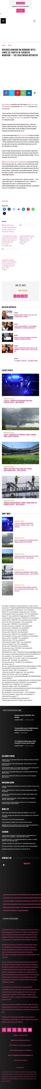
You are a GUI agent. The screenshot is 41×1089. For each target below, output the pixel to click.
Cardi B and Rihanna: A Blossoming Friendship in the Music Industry (25, 327)
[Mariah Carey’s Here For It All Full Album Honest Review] (7, 314)
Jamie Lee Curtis (24, 106)
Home (3, 45)
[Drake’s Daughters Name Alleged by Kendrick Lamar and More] (7, 337)
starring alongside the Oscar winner (14, 118)
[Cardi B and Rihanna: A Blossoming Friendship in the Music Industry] (7, 326)
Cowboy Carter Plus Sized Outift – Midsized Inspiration (18, 843)
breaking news (9, 398)
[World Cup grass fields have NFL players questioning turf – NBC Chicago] (20, 453)
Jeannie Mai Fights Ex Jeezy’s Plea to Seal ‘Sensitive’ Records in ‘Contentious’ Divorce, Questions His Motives (20, 825)
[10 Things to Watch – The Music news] (7, 359)
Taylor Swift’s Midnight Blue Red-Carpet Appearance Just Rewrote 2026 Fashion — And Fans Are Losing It (19, 836)
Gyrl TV (10, 1055)
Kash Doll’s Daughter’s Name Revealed (13, 819)
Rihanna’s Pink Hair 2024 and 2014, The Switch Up (16, 849)
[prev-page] (3, 599)
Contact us (6, 858)
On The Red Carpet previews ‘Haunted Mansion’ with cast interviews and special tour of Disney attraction (9, 239)
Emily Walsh (22, 290)
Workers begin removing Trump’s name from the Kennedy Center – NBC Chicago (20, 504)
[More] (35, 93)
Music (10, 45)
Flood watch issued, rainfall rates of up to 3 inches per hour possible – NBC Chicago (26, 589)
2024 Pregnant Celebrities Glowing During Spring (17, 822)
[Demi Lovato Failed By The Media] (7, 719)
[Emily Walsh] (16, 290)
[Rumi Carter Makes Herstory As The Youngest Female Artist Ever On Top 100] (7, 348)
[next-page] (6, 599)
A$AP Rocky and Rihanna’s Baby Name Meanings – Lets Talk (18, 812)
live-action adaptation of (15, 162)
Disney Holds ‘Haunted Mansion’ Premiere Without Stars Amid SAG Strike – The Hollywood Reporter (9, 263)
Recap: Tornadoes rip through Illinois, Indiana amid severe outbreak (20, 436)
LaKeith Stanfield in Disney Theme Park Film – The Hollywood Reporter (27, 238)
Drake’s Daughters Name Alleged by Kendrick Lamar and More (25, 338)
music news (17, 276)
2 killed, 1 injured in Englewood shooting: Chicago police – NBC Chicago (18, 401)
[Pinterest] (17, 93)
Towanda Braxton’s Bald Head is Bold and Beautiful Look (26, 729)
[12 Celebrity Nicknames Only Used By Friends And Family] (7, 745)
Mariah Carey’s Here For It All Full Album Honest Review (25, 315)
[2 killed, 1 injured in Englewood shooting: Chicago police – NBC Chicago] (20, 385)
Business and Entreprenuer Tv (23, 1055)
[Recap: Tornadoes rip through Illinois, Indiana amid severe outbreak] (20, 419)
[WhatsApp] (23, 93)
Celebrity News (18, 719)
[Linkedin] (29, 93)
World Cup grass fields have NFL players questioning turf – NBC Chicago (18, 470)
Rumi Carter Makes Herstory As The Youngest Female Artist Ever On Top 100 (26, 349)
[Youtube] (26, 296)
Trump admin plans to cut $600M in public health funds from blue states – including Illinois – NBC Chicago (20, 768)
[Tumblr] (25, 1030)
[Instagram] (18, 296)
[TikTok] (19, 1030)
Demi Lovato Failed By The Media (24, 716)
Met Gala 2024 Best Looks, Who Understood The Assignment (20, 846)
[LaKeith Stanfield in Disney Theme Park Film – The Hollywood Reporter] (27, 228)
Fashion (16, 732)
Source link (5, 201)
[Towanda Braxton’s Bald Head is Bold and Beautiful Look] (7, 732)
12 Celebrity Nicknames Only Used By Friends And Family (25, 742)
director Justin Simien (24, 135)
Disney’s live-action (32, 104)
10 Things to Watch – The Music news (26, 361)
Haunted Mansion (6, 106)
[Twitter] (12, 93)
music (9, 276)
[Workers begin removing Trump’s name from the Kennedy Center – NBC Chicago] (20, 487)
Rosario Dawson (6, 104)
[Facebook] (6, 93)
